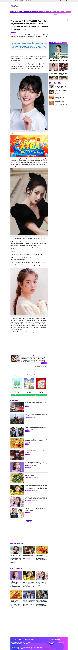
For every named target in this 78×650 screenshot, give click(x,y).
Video (65, 11)
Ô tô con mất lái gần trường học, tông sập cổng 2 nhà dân (36, 403)
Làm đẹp (37, 11)
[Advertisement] (43, 6)
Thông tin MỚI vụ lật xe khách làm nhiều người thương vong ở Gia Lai (36, 415)
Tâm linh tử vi (23, 375)
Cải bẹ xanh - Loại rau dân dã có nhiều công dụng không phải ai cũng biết (35, 474)
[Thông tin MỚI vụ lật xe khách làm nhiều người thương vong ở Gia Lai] (17, 419)
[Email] (67, 0)
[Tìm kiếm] (65, 14)
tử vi (14, 159)
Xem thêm (45, 363)
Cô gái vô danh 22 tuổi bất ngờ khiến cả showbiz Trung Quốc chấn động (36, 451)
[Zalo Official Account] (61, 0)
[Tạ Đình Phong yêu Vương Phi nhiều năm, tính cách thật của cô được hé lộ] (17, 513)
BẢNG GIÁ (51, 643)
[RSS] (65, 0)
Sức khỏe (44, 11)
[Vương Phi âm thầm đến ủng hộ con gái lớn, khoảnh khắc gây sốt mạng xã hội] (17, 432)
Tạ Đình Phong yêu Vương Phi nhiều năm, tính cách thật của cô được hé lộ (35, 509)
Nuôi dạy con (58, 11)
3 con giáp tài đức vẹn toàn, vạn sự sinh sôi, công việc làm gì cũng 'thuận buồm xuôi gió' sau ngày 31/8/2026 (36, 498)
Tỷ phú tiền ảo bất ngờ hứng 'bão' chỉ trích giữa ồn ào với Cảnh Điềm (53, 72)
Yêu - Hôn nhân (16, 11)
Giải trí (30, 11)
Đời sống (23, 11)
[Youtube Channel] (63, 0)
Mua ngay (17, 394)
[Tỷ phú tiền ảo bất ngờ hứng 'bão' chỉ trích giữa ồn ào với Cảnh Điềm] (53, 66)
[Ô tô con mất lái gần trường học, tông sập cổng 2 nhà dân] (17, 407)
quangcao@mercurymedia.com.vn (58, 642)
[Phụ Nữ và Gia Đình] (15, 6)
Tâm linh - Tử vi (13, 32)
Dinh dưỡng (51, 11)
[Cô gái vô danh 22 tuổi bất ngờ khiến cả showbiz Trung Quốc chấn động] (17, 455)
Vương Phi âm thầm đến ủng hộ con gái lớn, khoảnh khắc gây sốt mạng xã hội (35, 428)
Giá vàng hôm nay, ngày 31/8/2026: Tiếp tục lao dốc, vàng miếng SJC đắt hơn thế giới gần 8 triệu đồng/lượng (36, 441)
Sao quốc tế (27, 454)
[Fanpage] (59, 0)
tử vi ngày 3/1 (31, 375)
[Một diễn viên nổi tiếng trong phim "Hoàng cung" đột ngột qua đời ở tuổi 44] (29, 550)
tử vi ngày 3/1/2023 (40, 375)
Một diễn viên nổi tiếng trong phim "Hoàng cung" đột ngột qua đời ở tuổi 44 (28, 557)
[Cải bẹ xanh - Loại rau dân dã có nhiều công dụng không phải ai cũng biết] (17, 478)
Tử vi (11, 63)
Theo (40, 366)
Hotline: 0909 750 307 (27, 0)
